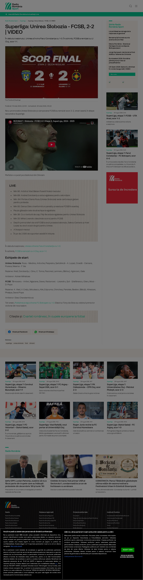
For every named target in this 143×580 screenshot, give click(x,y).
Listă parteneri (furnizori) (73, 556)
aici (56, 563)
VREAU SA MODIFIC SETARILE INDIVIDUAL (127, 556)
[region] (71, 554)
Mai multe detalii (16, 546)
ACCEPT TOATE (128, 550)
